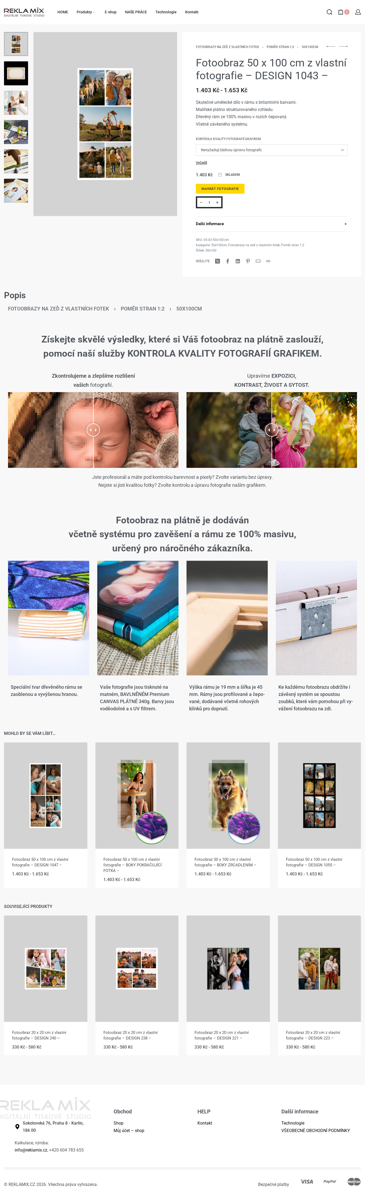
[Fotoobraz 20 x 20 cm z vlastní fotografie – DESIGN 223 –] (319, 968)
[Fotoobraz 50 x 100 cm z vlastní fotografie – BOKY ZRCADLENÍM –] (228, 795)
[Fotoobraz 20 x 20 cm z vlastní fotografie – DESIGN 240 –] (45, 968)
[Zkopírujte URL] (268, 261)
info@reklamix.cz (31, 1150)
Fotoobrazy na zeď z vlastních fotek (227, 47)
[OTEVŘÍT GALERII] (105, 124)
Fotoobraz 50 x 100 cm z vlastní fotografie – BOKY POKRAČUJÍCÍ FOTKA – (132, 865)
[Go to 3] (16, 103)
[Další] (162, 124)
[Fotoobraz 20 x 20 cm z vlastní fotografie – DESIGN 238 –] (137, 968)
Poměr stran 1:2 (280, 47)
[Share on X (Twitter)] (217, 261)
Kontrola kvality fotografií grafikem (228, 139)
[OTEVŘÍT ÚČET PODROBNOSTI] (358, 12)
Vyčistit (201, 163)
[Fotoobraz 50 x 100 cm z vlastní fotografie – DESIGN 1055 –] (319, 795)
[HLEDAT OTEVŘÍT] (329, 12)
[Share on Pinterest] (248, 261)
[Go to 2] (16, 73)
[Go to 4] (16, 132)
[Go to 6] (16, 191)
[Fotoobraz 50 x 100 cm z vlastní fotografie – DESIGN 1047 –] (45, 795)
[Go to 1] (16, 44)
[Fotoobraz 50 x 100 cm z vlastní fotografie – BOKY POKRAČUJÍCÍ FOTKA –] (137, 795)
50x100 (210, 250)
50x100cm (310, 47)
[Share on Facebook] (227, 261)
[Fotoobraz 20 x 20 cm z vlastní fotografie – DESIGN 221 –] (228, 968)
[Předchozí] (47, 124)
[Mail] (258, 261)
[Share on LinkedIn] (237, 261)
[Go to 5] (16, 161)
